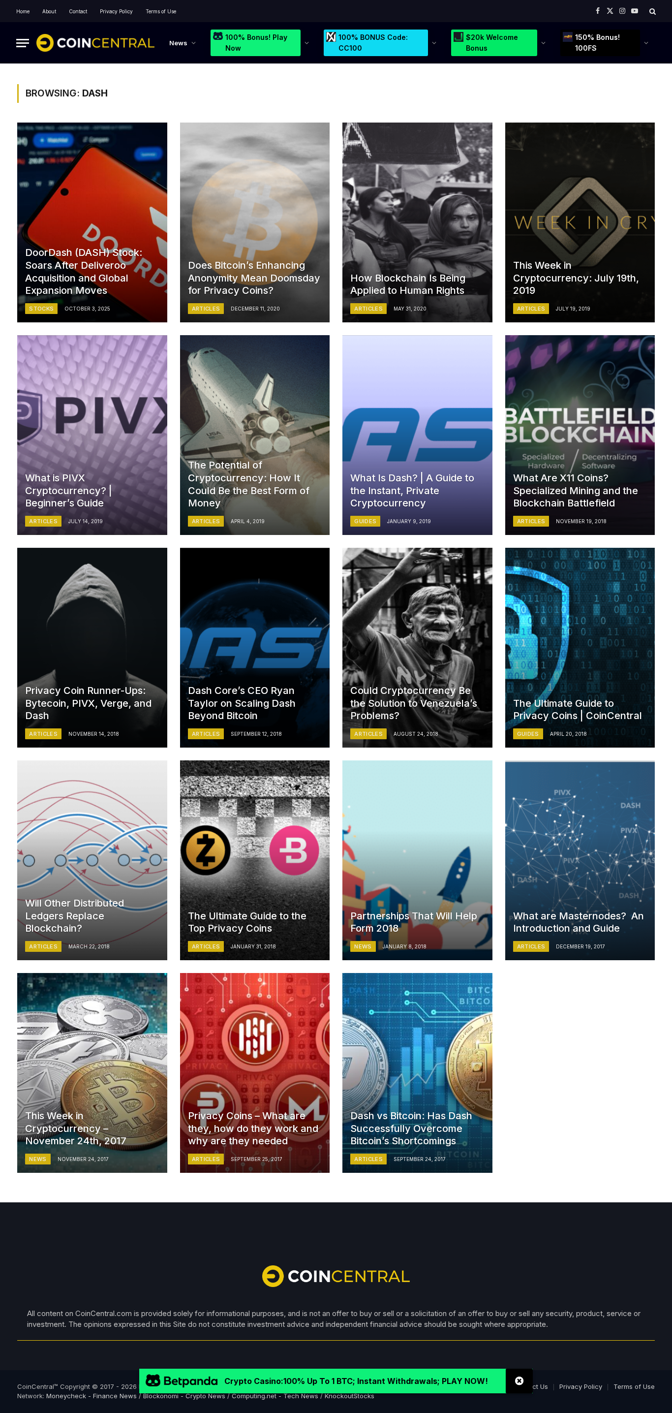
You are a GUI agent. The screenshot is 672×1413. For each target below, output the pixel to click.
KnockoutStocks (349, 1396)
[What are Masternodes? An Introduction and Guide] (580, 860)
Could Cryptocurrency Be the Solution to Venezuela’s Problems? (413, 703)
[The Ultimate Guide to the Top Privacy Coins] (255, 860)
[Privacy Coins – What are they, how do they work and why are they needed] (255, 1073)
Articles (206, 308)
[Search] (651, 11)
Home (23, 11)
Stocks (41, 308)
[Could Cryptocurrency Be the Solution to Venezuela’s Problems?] (417, 648)
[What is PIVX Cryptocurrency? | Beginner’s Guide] (92, 435)
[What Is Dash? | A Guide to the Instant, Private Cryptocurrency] (417, 435)
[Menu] (22, 43)
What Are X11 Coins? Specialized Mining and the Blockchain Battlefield (575, 490)
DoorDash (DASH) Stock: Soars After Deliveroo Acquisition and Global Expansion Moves (83, 271)
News (178, 43)
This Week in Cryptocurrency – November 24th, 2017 (75, 1128)
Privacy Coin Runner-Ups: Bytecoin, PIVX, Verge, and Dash (88, 703)
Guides (365, 521)
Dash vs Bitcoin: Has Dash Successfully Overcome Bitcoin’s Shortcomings (411, 1128)
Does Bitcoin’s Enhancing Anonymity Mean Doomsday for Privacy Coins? (254, 277)
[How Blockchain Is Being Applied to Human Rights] (417, 222)
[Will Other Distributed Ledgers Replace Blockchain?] (92, 860)
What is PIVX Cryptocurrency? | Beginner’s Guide (68, 490)
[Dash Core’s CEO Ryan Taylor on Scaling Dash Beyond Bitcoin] (255, 648)
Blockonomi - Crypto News (184, 1396)
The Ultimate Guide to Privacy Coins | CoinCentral (577, 709)
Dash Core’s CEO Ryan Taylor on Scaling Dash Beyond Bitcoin (242, 703)
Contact (78, 11)
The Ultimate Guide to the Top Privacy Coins (247, 922)
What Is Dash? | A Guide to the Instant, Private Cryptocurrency (412, 490)
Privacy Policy (116, 11)
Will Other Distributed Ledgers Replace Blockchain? (74, 915)
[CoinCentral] (95, 42)
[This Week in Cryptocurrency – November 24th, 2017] (92, 1073)
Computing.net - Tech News (275, 1396)
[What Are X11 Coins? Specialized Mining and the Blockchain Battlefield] (580, 435)
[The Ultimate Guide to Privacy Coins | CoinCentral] (580, 648)
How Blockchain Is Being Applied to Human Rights (407, 284)
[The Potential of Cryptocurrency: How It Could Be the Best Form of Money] (255, 435)
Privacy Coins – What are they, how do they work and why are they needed (253, 1128)
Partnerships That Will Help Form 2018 (413, 922)
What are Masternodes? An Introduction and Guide (578, 922)
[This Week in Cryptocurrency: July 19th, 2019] (580, 222)
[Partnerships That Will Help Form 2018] (417, 860)
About (49, 11)
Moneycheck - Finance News (91, 1396)
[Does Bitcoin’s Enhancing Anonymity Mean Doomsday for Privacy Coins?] (255, 222)
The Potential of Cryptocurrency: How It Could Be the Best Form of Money (248, 484)
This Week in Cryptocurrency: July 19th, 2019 (576, 277)
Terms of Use (161, 11)
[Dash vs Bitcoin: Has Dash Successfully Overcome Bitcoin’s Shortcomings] (417, 1073)
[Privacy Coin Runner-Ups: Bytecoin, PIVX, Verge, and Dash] (92, 648)
